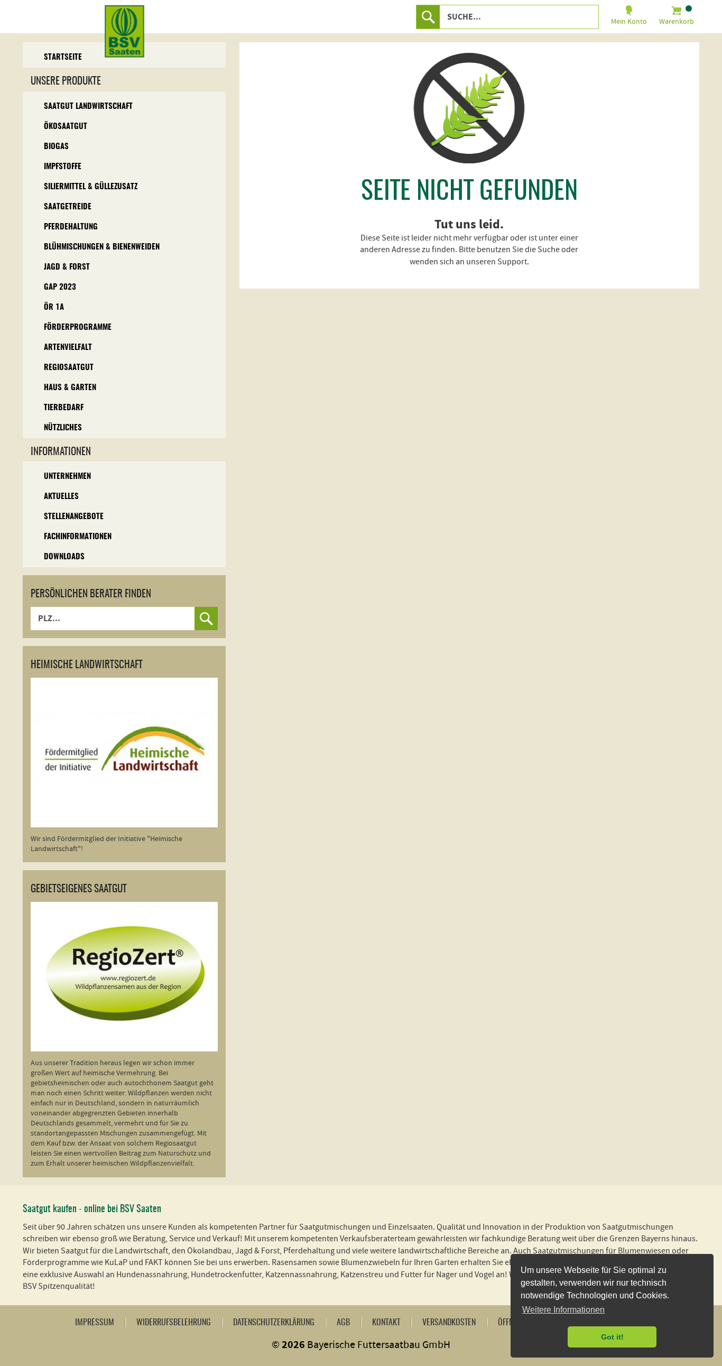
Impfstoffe (62, 167)
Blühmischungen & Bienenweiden (102, 247)
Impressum (94, 1322)
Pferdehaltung (71, 227)
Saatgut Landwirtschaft (88, 106)
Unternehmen (67, 477)
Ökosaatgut (65, 127)
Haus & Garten (70, 388)
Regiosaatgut (69, 368)
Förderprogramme (78, 327)
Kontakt (386, 1322)
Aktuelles (61, 497)
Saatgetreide (67, 207)
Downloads (64, 557)
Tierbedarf (64, 408)
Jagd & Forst (67, 267)
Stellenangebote (74, 517)
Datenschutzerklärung (273, 1322)
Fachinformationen (78, 537)
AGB (343, 1322)
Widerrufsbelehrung (173, 1322)
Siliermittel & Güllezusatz (90, 187)
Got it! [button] (612, 1337)
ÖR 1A (54, 307)
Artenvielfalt (68, 348)
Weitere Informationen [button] (563, 1309)
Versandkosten (449, 1322)
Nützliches (63, 428)
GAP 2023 (60, 287)
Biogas (56, 147)
